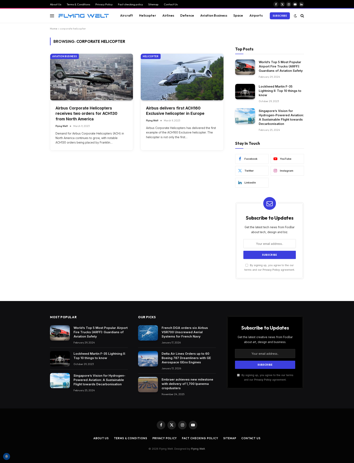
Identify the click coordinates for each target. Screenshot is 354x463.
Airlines (168, 15)
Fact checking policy (130, 4)
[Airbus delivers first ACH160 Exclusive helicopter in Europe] (182, 77)
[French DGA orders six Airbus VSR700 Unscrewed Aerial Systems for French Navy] (148, 333)
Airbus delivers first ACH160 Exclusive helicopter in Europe (175, 111)
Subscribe (280, 15)
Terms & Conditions (78, 4)
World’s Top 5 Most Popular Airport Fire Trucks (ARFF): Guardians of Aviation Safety (281, 66)
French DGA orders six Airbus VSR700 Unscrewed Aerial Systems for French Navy (185, 332)
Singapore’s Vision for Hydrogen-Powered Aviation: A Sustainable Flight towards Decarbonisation (281, 117)
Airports (256, 15)
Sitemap (153, 4)
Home (53, 28)
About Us (55, 4)
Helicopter (147, 15)
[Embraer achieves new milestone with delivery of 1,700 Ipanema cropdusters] (148, 384)
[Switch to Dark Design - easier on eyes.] (295, 15)
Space (238, 15)
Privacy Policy (104, 4)
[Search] (302, 15)
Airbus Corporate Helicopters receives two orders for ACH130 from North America (86, 113)
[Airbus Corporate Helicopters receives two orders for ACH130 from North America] (91, 77)
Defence (187, 15)
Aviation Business (213, 15)
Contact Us (171, 4)
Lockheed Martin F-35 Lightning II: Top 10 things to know (280, 90)
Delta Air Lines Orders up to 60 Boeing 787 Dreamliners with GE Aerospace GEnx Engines (186, 358)
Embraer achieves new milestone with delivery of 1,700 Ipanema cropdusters (187, 383)
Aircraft (126, 15)
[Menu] (52, 15)
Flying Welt (62, 126)
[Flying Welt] (83, 15)
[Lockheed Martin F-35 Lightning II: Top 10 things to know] (245, 91)
